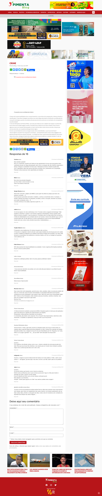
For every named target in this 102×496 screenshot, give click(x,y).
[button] (93, 12)
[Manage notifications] (99, 493)
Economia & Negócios (32, 12)
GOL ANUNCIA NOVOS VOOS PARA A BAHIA (39, 470)
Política (21, 12)
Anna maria (17, 266)
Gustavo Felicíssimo (19, 325)
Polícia (15, 12)
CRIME (13, 63)
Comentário (13, 408)
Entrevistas (51, 12)
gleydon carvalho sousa (20, 387)
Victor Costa (17, 308)
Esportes (43, 12)
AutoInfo (72, 12)
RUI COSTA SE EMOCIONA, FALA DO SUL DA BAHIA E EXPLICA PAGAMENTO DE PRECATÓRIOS (17, 471)
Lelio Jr (16, 256)
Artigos (59, 12)
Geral (10, 12)
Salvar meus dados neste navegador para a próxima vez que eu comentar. (32, 439)
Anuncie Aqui (81, 12)
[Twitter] (55, 485)
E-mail (12, 433)
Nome (12, 427)
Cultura (65, 12)
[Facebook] (46, 485)
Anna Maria (17, 278)
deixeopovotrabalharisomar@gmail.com (24, 300)
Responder (16, 172)
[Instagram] (51, 485)
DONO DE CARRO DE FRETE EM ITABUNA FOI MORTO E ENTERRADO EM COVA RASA (61, 471)
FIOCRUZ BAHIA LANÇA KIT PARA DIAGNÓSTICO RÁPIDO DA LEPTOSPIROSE (84, 471)
